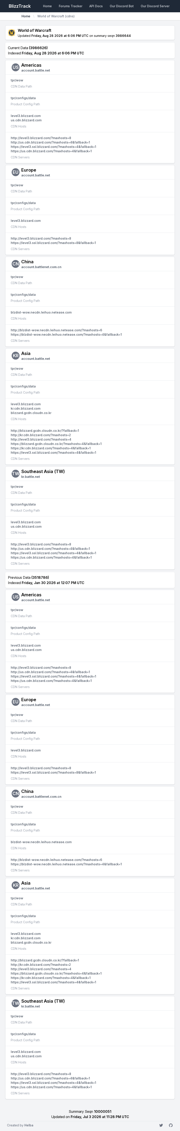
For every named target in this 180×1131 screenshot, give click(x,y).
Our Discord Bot (122, 6)
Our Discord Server (155, 6)
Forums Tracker (70, 6)
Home (47, 6)
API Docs (96, 6)
